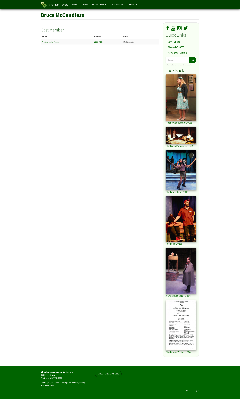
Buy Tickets (174, 41)
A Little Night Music (50, 42)
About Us (133, 4)
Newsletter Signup (177, 52)
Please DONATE (176, 47)
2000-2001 (98, 42)
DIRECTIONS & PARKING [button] (108, 373)
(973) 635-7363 (53, 382)
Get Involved (118, 4)
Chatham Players (58, 4)
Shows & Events (99, 4)
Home (74, 4)
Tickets (85, 4)
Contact (186, 390)
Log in (196, 390)
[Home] (45, 5)
